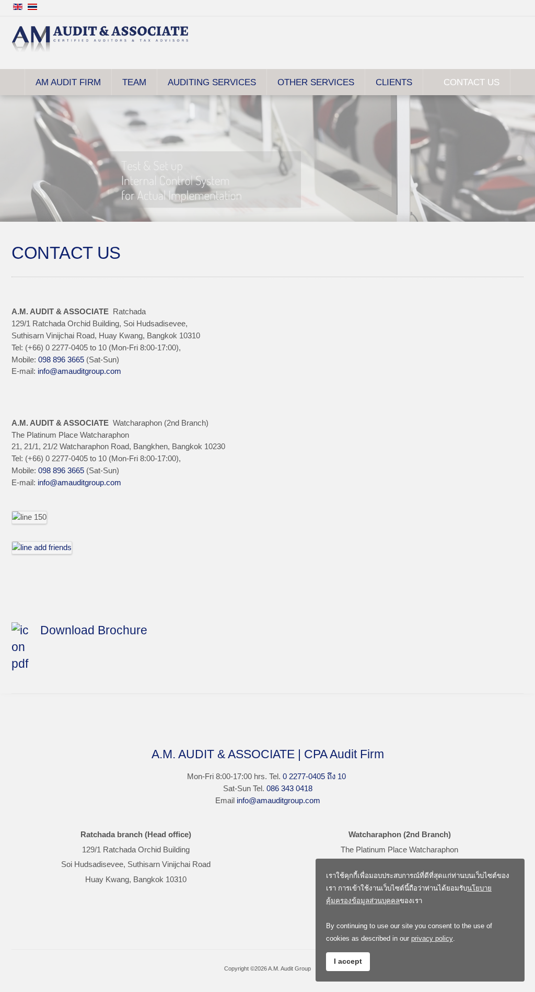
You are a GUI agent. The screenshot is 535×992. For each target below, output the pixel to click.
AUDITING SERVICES (212, 82)
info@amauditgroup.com (79, 371)
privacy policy (432, 938)
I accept (348, 961)
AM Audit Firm (68, 82)
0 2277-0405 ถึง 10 (314, 776)
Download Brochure (93, 630)
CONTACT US (471, 82)
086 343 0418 (289, 788)
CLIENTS (394, 82)
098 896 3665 (61, 359)
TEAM (134, 82)
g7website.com (531, 654)
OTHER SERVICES (315, 82)
